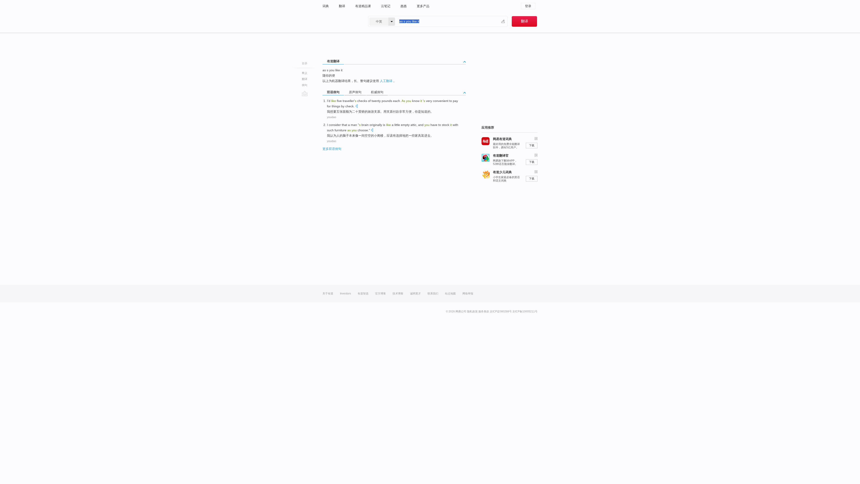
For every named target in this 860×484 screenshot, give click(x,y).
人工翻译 (386, 81)
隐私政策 (472, 311)
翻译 (342, 6)
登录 (528, 6)
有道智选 (363, 293)
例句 (304, 85)
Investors (345, 293)
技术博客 (398, 293)
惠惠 (403, 6)
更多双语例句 (331, 149)
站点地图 (450, 293)
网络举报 (467, 293)
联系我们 (433, 293)
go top (304, 93)
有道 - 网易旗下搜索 (340, 21)
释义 (304, 73)
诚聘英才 (415, 293)
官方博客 (380, 293)
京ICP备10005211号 (525, 311)
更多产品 (423, 6)
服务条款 (483, 311)
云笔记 (385, 6)
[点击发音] (356, 106)
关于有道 (327, 293)
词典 (325, 6)
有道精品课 (363, 6)
